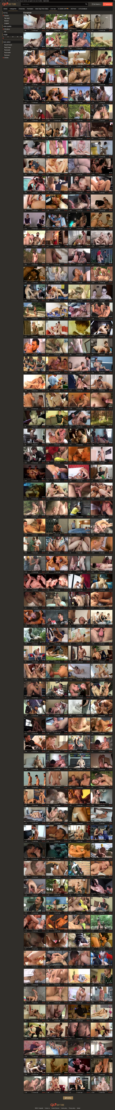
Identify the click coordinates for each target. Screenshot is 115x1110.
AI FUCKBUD (83, 9)
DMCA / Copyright (39, 1108)
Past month (7, 52)
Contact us (47, 1108)
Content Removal (55, 1108)
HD (5, 31)
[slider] (3, 38)
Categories (13, 9)
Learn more (46, 0)
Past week (7, 50)
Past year (7, 55)
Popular (6, 15)
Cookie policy (64, 1108)
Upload (78, 1108)
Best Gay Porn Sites (41, 9)
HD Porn (73, 9)
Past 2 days (7, 47)
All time (6, 57)
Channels (22, 9)
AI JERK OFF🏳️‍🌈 (63, 9)
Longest (6, 23)
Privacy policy (72, 1108)
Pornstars (30, 9)
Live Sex (53, 9)
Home (5, 9)
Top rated (6, 18)
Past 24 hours (8, 45)
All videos (7, 29)
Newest (6, 20)
